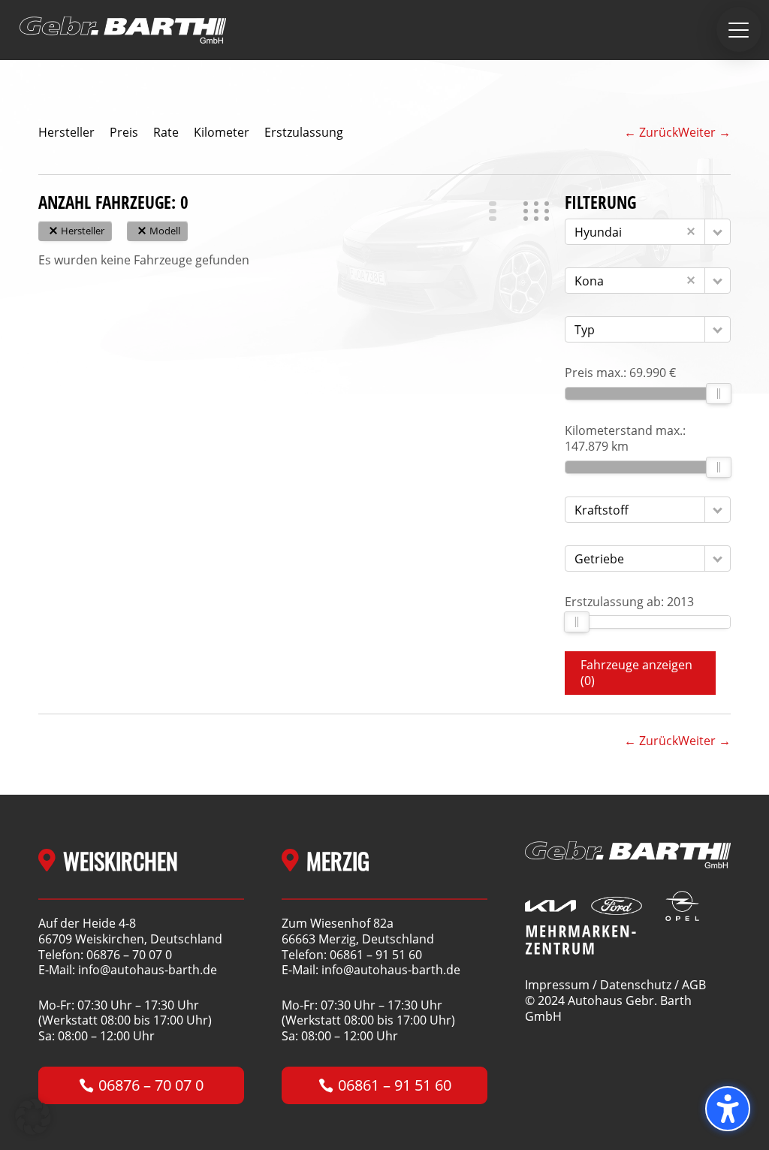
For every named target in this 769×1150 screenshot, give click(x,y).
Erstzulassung (303, 132)
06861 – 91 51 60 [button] (394, 1085)
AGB (694, 984)
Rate (166, 132)
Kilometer (221, 132)
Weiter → (704, 132)
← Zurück (651, 132)
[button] (738, 29)
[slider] (718, 393)
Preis (124, 132)
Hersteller (66, 132)
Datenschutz (635, 984)
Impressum (557, 984)
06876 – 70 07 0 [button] (151, 1085)
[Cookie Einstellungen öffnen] (33, 1130)
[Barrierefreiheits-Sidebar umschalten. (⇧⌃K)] (727, 1108)
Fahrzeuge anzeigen (636, 672)
